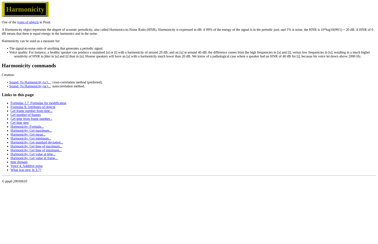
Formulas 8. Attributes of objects (32, 107)
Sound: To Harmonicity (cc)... (30, 82)
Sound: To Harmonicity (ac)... (30, 86)
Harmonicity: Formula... (27, 126)
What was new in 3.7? (25, 170)
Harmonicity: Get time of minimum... (36, 150)
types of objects (28, 22)
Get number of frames (25, 115)
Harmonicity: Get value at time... (33, 154)
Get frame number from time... (31, 111)
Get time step (19, 123)
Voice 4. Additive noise (26, 166)
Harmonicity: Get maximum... (31, 130)
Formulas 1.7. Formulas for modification (38, 103)
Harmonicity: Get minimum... (30, 138)
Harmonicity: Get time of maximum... (36, 146)
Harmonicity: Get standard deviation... (36, 142)
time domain (19, 162)
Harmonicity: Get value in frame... (34, 158)
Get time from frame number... (31, 119)
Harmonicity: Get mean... (28, 134)
